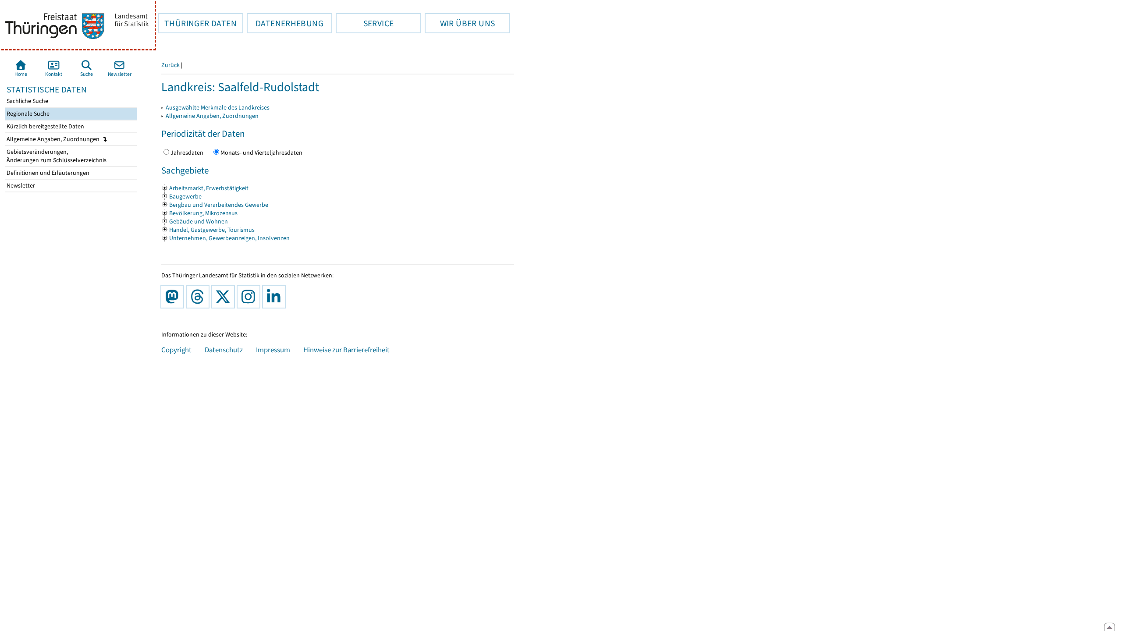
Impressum (273, 349)
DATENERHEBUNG (285, 23)
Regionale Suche (27, 114)
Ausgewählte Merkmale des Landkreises (218, 107)
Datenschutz (224, 349)
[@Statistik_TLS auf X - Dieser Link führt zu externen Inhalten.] (225, 297)
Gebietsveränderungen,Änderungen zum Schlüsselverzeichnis (56, 156)
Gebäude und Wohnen (194, 221)
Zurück (170, 65)
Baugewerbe (181, 196)
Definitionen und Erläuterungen (47, 173)
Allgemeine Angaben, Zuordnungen (53, 139)
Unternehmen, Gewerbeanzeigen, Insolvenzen (225, 238)
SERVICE (365, 23)
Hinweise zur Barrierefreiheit (346, 349)
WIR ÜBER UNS (460, 23)
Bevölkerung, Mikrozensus (199, 213)
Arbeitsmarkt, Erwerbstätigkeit (205, 188)
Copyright (176, 349)
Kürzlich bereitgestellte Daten (44, 126)
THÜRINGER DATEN (197, 23)
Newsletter (20, 185)
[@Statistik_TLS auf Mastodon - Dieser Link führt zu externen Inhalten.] (174, 297)
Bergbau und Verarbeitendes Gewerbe (214, 205)
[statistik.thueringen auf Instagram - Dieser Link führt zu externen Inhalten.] (250, 297)
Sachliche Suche (26, 101)
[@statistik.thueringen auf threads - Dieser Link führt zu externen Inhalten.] (199, 297)
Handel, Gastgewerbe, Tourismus (208, 230)
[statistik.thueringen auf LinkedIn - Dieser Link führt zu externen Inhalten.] (275, 297)
